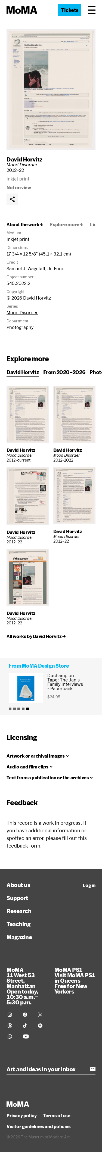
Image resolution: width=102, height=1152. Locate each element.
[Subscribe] (92, 1069)
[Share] (12, 199)
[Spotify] (42, 1025)
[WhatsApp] (12, 1036)
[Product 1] (10, 709)
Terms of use (56, 1115)
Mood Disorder (22, 312)
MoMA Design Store (45, 666)
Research (19, 911)
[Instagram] (12, 1014)
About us (18, 885)
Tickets (70, 10)
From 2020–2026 (64, 372)
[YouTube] (27, 1036)
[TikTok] (27, 1025)
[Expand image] (51, 89)
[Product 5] (27, 709)
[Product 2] (14, 709)
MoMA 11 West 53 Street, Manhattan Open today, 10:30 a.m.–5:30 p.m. (22, 985)
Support (17, 898)
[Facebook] (27, 1014)
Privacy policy (21, 1115)
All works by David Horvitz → (36, 636)
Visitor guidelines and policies (39, 1126)
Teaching (18, 924)
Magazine (19, 937)
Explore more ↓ (67, 224)
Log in (89, 885)
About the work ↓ (25, 224)
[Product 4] (23, 709)
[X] (42, 1014)
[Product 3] (18, 709)
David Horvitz (24, 159)
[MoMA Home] (22, 10)
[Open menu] (91, 10)
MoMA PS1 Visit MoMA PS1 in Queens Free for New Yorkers (74, 980)
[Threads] (12, 1025)
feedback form (23, 846)
